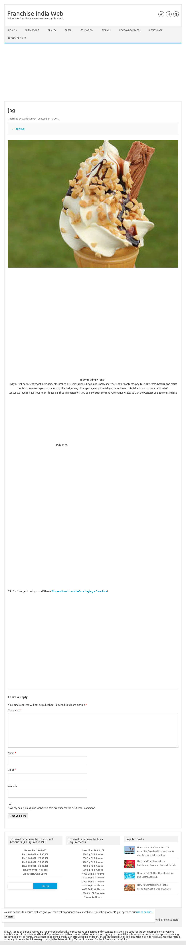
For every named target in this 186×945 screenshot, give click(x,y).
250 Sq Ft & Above (93, 858)
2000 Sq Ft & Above (93, 881)
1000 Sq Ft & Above (93, 873)
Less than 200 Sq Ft (93, 850)
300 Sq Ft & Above (93, 862)
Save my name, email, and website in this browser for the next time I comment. (51, 808)
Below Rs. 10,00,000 (35, 850)
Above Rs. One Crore (35, 873)
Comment (14, 710)
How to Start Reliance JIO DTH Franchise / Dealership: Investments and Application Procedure (155, 851)
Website (12, 786)
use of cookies (144, 912)
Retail (68, 30)
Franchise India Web (35, 13)
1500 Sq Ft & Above (93, 877)
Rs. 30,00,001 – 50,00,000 (35, 866)
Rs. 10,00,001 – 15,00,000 (35, 854)
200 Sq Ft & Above (93, 854)
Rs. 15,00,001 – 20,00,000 (35, 858)
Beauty (52, 30)
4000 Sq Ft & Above (93, 889)
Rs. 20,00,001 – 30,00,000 (35, 862)
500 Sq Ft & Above (93, 869)
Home (11, 30)
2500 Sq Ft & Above (93, 885)
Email (12, 769)
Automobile (32, 30)
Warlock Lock (29, 118)
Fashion (106, 30)
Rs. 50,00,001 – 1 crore (35, 869)
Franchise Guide (17, 38)
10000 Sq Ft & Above (93, 893)
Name (12, 753)
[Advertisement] (93, 73)
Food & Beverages (129, 30)
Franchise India (169, 919)
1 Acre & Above (93, 897)
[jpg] (93, 204)
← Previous (18, 128)
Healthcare (156, 30)
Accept (9, 917)
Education (87, 30)
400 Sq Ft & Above (93, 866)
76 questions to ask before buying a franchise (79, 591)
